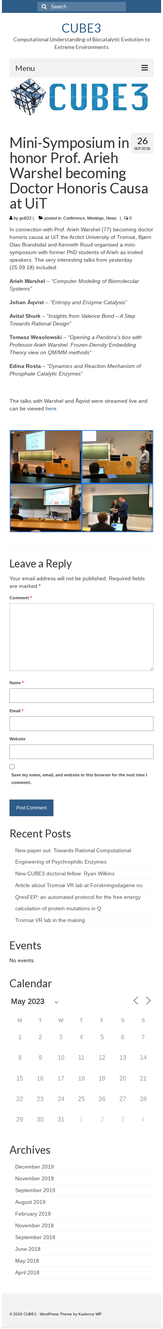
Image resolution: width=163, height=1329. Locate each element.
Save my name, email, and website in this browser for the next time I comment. (79, 779)
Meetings (95, 218)
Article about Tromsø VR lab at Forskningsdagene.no (79, 885)
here (50, 408)
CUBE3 (81, 27)
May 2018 (27, 1261)
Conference (74, 218)
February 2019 (33, 1214)
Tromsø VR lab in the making (50, 920)
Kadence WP (90, 1314)
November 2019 (34, 1178)
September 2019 (35, 1190)
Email (16, 710)
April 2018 (27, 1272)
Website (17, 739)
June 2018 (28, 1249)
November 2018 (34, 1225)
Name (16, 682)
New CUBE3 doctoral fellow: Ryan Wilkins (64, 873)
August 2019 (30, 1202)
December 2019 (34, 1167)
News (111, 218)
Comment (20, 597)
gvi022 (25, 218)
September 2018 (35, 1237)
